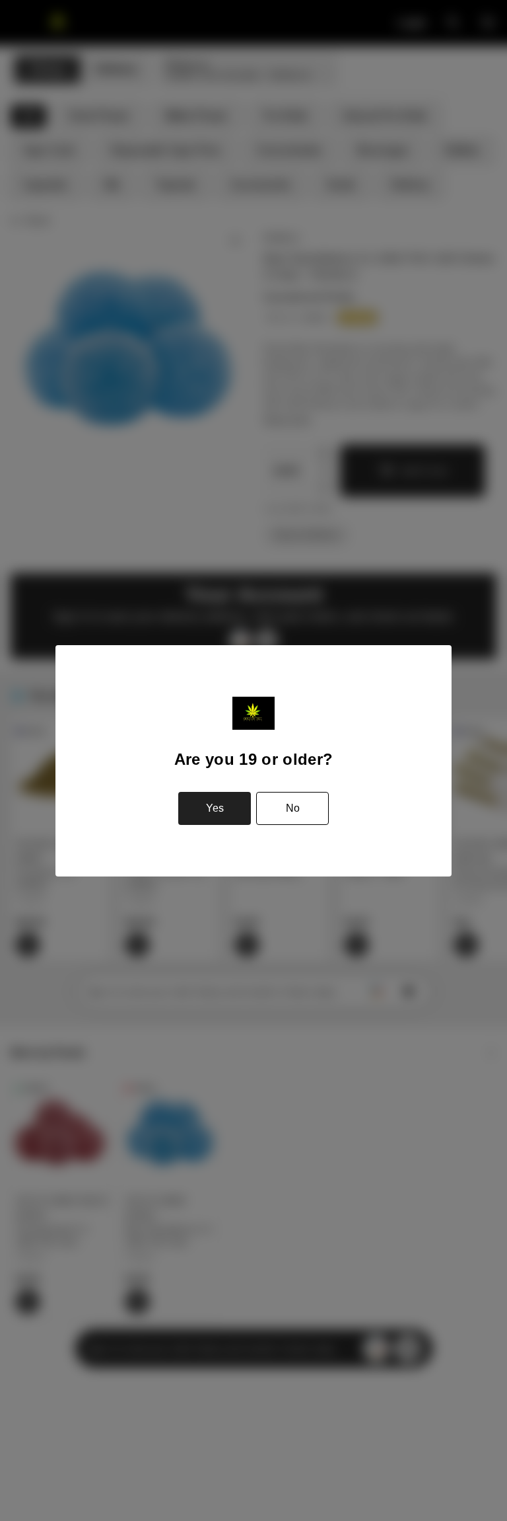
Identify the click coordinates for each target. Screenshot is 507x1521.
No (293, 808)
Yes (215, 808)
